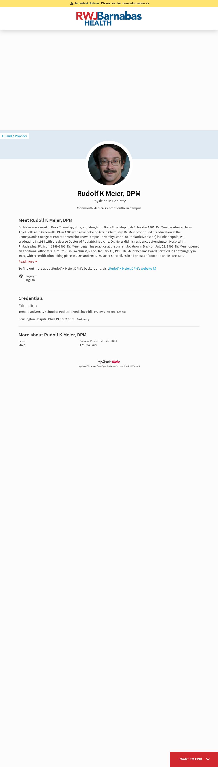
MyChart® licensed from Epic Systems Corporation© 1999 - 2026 (109, 366)
